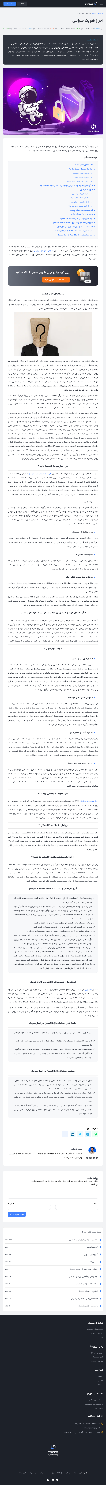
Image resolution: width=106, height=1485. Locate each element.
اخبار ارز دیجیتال (97, 1357)
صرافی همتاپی (91, 3)
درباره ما (101, 1376)
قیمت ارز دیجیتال (97, 1333)
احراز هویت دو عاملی (89, 801)
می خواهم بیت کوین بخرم (55, 279)
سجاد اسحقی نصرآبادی (66, 28)
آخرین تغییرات (99, 1408)
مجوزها (100, 1385)
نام (96, 1204)
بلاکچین (88, 989)
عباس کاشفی (89, 28)
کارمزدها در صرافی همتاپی (94, 1404)
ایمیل (11, 1204)
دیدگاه (94, 1184)
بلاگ (101, 1337)
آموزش (94, 13)
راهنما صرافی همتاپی (96, 1400)
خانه (99, 13)
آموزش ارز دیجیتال (96, 1353)
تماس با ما (99, 1380)
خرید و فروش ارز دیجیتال (94, 1329)
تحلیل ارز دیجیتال (97, 1361)
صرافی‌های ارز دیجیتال (43, 250)
